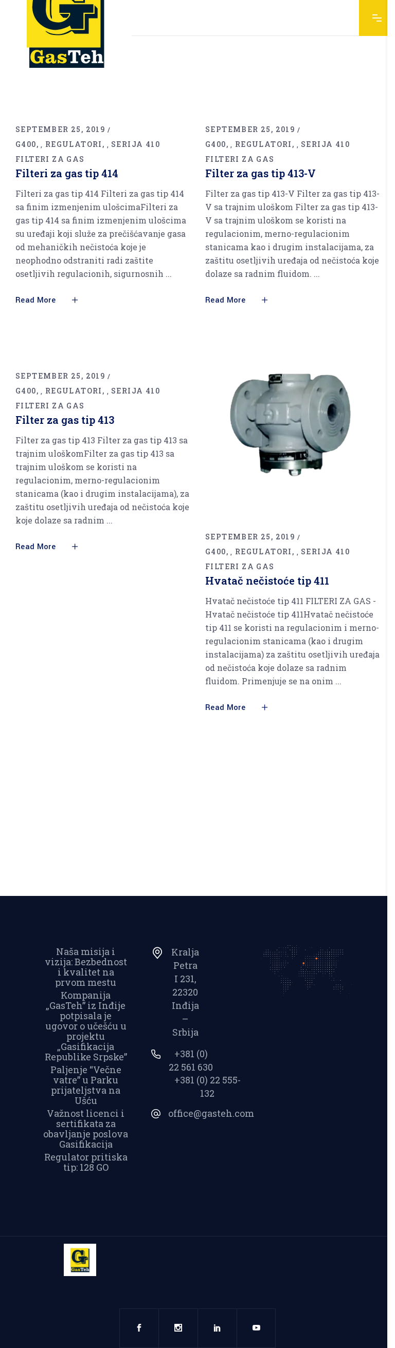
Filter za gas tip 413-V (260, 173)
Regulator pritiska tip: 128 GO (86, 1162)
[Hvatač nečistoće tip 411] (292, 431)
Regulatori (73, 144)
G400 (26, 144)
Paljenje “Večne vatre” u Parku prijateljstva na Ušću (85, 1085)
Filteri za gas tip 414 (66, 173)
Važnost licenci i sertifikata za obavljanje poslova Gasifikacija (85, 1128)
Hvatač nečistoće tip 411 (267, 580)
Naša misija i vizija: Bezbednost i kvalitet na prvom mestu (86, 966)
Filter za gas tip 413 (64, 419)
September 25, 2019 (60, 129)
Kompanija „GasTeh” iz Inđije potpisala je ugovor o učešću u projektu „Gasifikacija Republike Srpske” (86, 1026)
